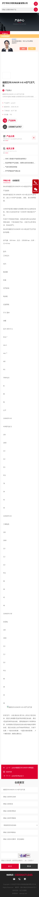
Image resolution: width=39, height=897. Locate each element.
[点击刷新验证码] (24, 856)
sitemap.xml (23, 893)
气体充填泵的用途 (11, 167)
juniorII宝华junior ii (18, 776)
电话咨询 (35, 184)
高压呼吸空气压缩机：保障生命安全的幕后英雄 (20, 163)
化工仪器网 (23, 890)
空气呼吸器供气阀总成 (12, 171)
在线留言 (16, 181)
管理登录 (15, 893)
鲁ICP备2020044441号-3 (28, 887)
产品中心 (5, 33)
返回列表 (9, 772)
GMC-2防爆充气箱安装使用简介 (16, 159)
